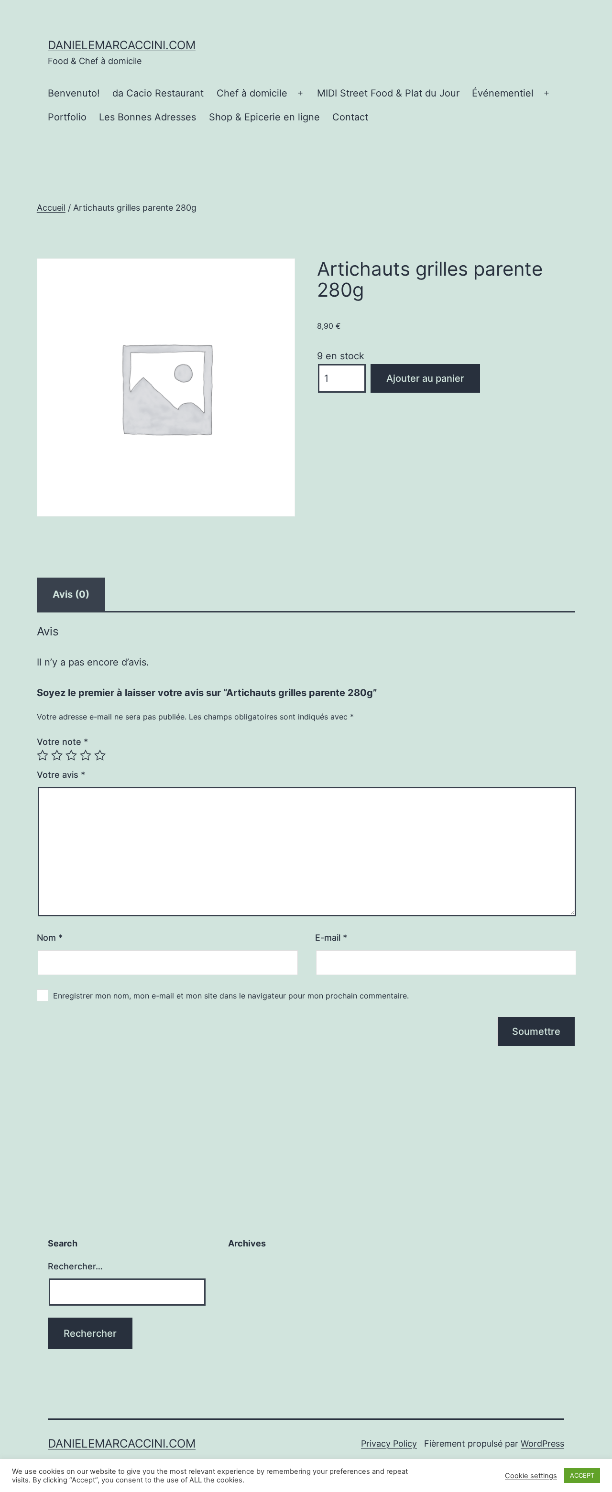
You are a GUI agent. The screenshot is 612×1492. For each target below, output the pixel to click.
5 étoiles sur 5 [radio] (100, 755)
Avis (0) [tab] (71, 594)
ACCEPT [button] (582, 1475)
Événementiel (503, 93)
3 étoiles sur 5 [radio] (71, 755)
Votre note (62, 742)
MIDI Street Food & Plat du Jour (388, 93)
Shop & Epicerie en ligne (264, 117)
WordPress (542, 1443)
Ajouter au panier (425, 378)
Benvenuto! (74, 93)
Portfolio (67, 117)
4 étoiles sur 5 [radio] (85, 755)
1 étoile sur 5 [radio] (42, 755)
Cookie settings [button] (531, 1475)
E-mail (331, 938)
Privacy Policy (389, 1443)
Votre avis (61, 775)
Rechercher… (75, 1266)
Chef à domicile (252, 93)
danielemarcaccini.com (122, 45)
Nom (50, 938)
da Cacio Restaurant (158, 93)
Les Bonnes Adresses (147, 117)
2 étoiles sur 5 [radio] (57, 755)
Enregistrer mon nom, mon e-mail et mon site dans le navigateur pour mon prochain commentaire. (231, 995)
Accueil (51, 208)
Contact (350, 117)
